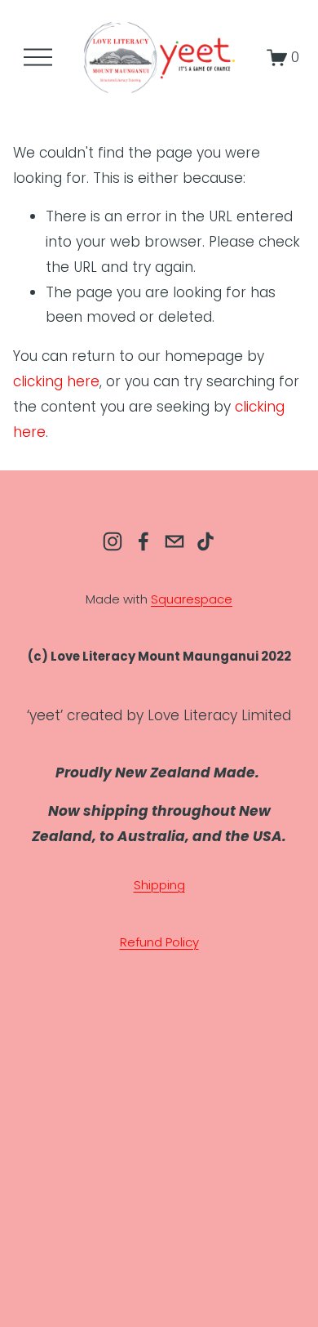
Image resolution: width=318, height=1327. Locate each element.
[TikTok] (205, 541)
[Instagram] (112, 541)
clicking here (56, 381)
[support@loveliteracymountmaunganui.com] (174, 541)
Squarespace (191, 599)
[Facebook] (143, 541)
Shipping (159, 884)
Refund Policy (159, 942)
